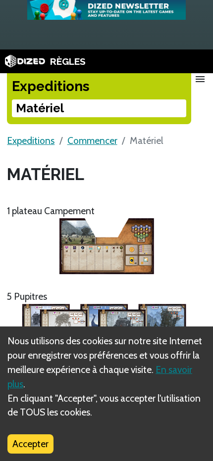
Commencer (92, 140)
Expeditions (30, 140)
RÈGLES (68, 61)
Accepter (30, 444)
